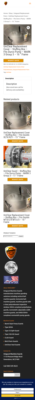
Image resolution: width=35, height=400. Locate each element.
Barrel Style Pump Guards (14, 324)
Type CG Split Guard (12, 331)
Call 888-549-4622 (11, 366)
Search (21, 236)
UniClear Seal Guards (12, 345)
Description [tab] (9, 78)
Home (6, 13)
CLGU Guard (9, 338)
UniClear (8, 72)
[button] (28, 27)
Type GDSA (9, 327)
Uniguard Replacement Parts (21, 69)
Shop (10, 13)
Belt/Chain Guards (11, 341)
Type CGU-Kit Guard (12, 334)
